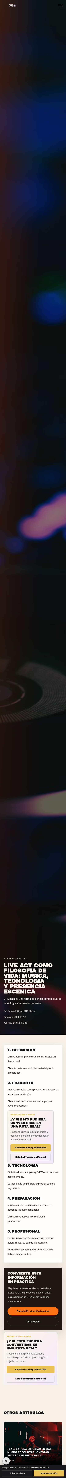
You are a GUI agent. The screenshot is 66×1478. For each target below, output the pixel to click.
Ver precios (33, 1321)
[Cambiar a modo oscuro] (6, 1461)
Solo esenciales (17, 1473)
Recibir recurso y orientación (30, 1148)
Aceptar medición (49, 1473)
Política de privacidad (40, 1468)
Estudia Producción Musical (30, 1157)
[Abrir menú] (61, 6)
